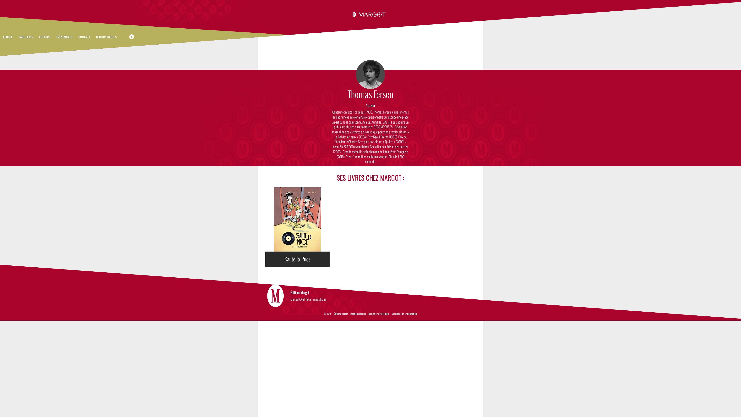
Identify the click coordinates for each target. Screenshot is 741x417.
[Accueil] (371, 13)
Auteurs (45, 37)
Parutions (26, 37)
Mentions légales (358, 313)
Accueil (8, 37)
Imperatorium (411, 313)
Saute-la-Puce (297, 259)
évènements (64, 37)
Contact (84, 37)
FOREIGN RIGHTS (106, 37)
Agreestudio (383, 313)
